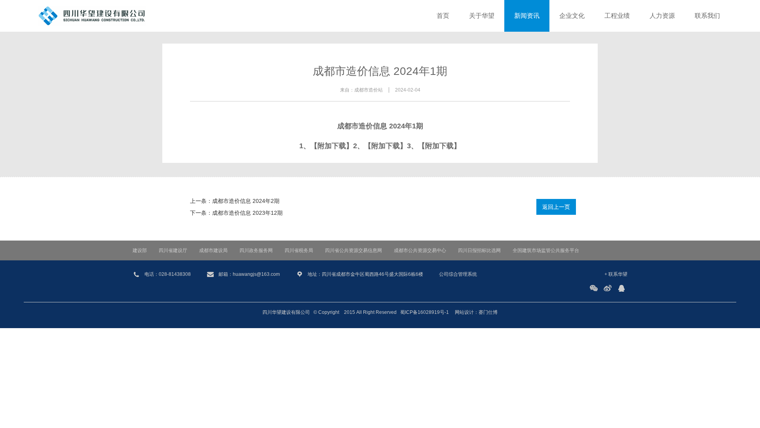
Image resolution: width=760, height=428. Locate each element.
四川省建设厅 (173, 250)
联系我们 (707, 15)
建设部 (140, 250)
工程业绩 (617, 15)
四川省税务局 (299, 250)
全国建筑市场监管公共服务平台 (546, 250)
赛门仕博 (488, 312)
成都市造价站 (368, 90)
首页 (443, 15)
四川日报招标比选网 (479, 250)
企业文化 (572, 15)
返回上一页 (556, 207)
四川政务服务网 (256, 250)
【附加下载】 (331, 146)
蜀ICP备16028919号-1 (424, 312)
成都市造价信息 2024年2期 (245, 201)
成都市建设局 (213, 250)
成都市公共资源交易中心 (420, 250)
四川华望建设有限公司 (286, 312)
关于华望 (481, 15)
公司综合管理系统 (458, 274)
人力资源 (662, 15)
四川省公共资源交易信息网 (353, 250)
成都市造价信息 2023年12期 (247, 213)
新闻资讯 (527, 15)
